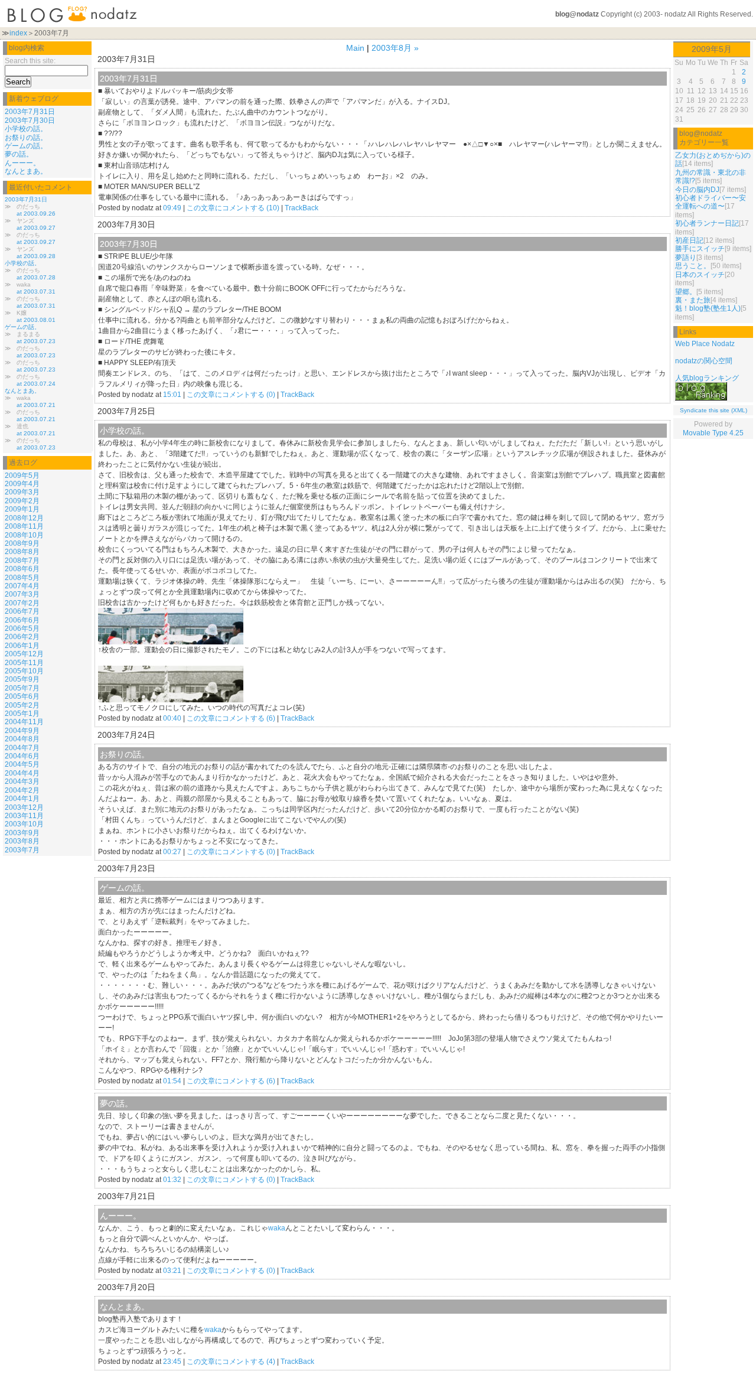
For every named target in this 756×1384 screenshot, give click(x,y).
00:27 (172, 852)
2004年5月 (22, 764)
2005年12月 (24, 654)
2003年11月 (24, 816)
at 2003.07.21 (36, 405)
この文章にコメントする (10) (233, 208)
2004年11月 (24, 722)
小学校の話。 (26, 129)
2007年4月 (22, 586)
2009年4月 (22, 484)
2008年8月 (22, 552)
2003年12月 (24, 807)
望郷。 (685, 292)
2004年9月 (22, 731)
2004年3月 (22, 781)
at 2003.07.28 (36, 277)
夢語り (685, 257)
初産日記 (689, 240)
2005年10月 (24, 671)
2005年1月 (22, 713)
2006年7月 (22, 611)
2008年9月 (22, 543)
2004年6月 (22, 756)
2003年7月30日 (30, 120)
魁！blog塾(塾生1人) (708, 308)
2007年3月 (22, 594)
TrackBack (301, 208)
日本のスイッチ (700, 275)
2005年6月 (22, 696)
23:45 (172, 1361)
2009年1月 (22, 509)
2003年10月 (24, 824)
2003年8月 (22, 841)
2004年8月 (22, 739)
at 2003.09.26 (36, 213)
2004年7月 (22, 748)
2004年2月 (22, 790)
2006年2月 (22, 637)
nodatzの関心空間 (703, 361)
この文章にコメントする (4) (231, 1361)
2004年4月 (22, 773)
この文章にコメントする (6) (231, 718)
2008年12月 (24, 518)
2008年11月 (24, 526)
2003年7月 (22, 850)
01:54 (172, 1081)
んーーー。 (22, 163)
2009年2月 (22, 501)
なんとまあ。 (26, 171)
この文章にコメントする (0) (231, 394)
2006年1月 (22, 645)
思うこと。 (693, 266)
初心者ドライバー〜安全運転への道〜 (710, 202)
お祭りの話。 (26, 137)
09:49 (172, 208)
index (18, 33)
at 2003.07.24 (36, 383)
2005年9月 (22, 679)
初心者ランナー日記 (707, 223)
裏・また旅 (693, 300)
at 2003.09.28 (36, 256)
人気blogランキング (707, 378)
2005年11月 (24, 663)
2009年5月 (22, 475)
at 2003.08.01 (36, 320)
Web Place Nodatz (705, 344)
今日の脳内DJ (697, 189)
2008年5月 (22, 578)
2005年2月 (22, 705)
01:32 (172, 1179)
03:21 (172, 1270)
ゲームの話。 (26, 146)
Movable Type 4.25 (713, 433)
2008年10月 (24, 535)
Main (355, 48)
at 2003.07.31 (36, 291)
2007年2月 (22, 603)
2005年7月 (22, 688)
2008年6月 (22, 569)
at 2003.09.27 (36, 227)
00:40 (172, 718)
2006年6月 (22, 620)
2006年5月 (22, 628)
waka (276, 1228)
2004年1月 (22, 798)
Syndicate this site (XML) (713, 410)
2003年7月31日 (30, 112)
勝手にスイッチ (700, 249)
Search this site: (30, 61)
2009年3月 (22, 492)
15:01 (172, 394)
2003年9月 (22, 833)
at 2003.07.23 (36, 341)
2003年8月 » (395, 48)
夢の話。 (19, 154)
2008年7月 (22, 560)
